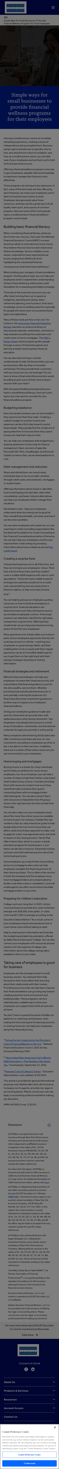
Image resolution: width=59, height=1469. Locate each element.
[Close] (55, 1427)
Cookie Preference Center (29, 1455)
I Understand (29, 1463)
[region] (29, 1446)
